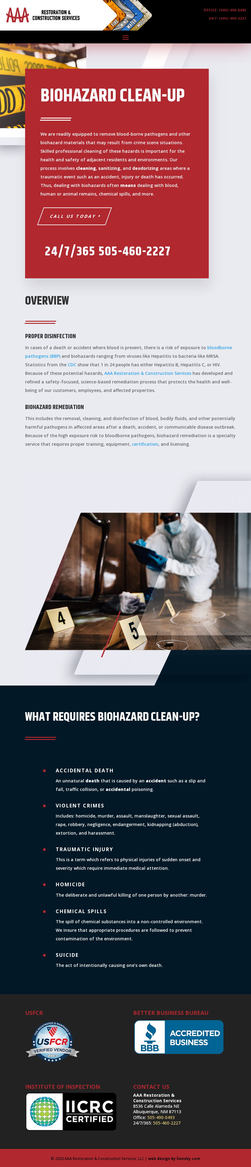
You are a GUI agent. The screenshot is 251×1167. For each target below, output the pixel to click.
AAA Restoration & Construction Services (147, 373)
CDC (72, 365)
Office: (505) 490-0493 (225, 10)
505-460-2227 (167, 1123)
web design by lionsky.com (174, 1158)
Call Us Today (73, 216)
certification (145, 444)
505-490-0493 (161, 1117)
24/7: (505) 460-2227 (227, 18)
